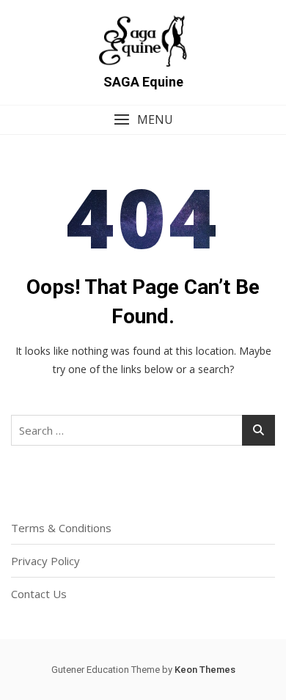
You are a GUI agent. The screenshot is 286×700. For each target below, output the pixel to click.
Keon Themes (205, 669)
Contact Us (39, 593)
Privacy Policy (45, 560)
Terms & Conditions (61, 527)
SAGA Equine (143, 81)
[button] (143, 120)
